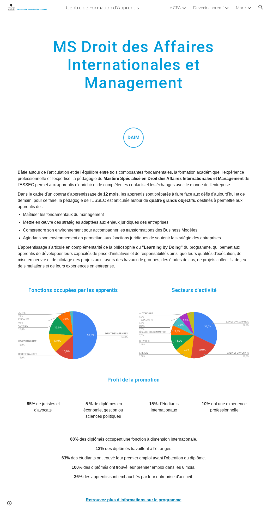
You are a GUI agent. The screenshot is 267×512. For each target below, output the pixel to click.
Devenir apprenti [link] (208, 7)
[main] (134, 64)
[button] (260, 7)
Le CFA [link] (174, 7)
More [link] (241, 7)
